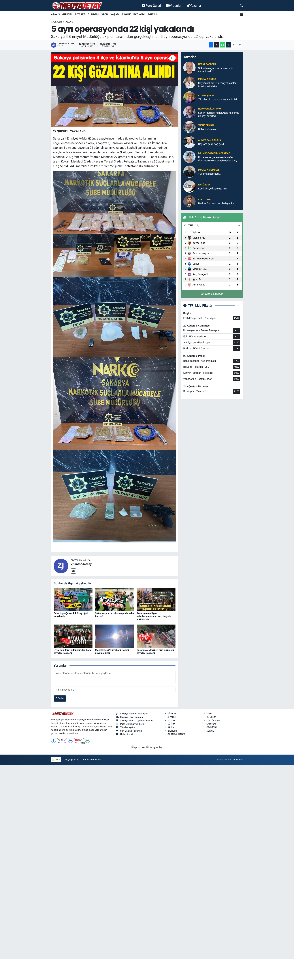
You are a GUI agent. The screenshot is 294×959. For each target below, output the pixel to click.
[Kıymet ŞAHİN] (189, 97)
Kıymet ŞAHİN (206, 95)
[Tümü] (238, 57)
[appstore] (138, 747)
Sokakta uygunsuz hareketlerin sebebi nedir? (215, 70)
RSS (57, 759)
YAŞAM (115, 14)
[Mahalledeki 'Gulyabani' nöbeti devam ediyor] (114, 636)
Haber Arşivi (126, 734)
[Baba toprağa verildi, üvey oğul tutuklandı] (73, 599)
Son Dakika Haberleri (131, 730)
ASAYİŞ (55, 14)
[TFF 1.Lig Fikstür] (238, 305)
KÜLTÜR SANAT (214, 720)
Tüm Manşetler (128, 727)
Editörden (204, 184)
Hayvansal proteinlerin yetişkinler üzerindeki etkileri (217, 84)
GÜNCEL (67, 14)
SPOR (104, 14)
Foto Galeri (153, 6)
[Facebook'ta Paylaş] (211, 44)
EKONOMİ (139, 14)
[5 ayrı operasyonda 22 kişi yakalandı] (114, 89)
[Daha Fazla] (228, 44)
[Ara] (241, 5)
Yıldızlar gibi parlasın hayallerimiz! (217, 99)
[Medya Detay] (77, 5)
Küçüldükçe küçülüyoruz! (212, 188)
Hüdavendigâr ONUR (210, 108)
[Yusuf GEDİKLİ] (189, 126)
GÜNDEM (93, 14)
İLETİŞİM (172, 730)
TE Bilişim (238, 759)
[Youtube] (76, 740)
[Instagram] (64, 740)
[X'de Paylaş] (216, 44)
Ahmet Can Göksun (209, 140)
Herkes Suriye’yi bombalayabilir (216, 203)
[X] (59, 740)
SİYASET (80, 14)
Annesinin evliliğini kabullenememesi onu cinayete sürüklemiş (154, 616)
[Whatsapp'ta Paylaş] (222, 44)
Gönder (60, 698)
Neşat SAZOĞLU (207, 64)
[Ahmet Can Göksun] (189, 141)
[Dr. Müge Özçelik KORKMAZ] (189, 156)
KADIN (171, 727)
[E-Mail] (73, 571)
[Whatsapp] (87, 740)
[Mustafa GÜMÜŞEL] (189, 171)
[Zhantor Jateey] (61, 565)
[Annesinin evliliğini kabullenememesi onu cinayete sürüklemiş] (156, 599)
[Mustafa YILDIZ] (189, 82)
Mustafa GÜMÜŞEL (208, 169)
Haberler (56, 22)
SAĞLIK (126, 14)
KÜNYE (210, 730)
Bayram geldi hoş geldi (211, 143)
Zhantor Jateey (81, 564)
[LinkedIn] (70, 740)
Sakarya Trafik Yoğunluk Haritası (137, 720)
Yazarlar (195, 6)
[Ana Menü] (241, 14)
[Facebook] (53, 740)
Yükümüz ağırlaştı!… (209, 173)
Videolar (175, 6)
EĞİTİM (152, 14)
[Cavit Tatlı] (189, 201)
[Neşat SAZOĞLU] (189, 67)
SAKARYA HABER (176, 734)
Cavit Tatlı (204, 199)
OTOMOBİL (212, 727)
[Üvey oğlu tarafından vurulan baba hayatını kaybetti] (73, 636)
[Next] (81, 740)
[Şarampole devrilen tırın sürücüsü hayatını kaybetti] (156, 636)
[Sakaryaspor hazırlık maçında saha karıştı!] (114, 599)
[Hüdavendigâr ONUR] (189, 112)
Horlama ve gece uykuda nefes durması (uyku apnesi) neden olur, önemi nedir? (217, 159)
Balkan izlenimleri (208, 129)
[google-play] (154, 747)
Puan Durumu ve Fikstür (132, 724)
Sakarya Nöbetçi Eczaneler (134, 713)
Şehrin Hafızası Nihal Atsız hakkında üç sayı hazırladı (218, 114)
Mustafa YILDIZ (207, 79)
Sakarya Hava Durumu (131, 717)
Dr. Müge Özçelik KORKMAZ (214, 153)
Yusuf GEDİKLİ (206, 125)
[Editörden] (189, 186)
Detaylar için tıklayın (211, 293)
